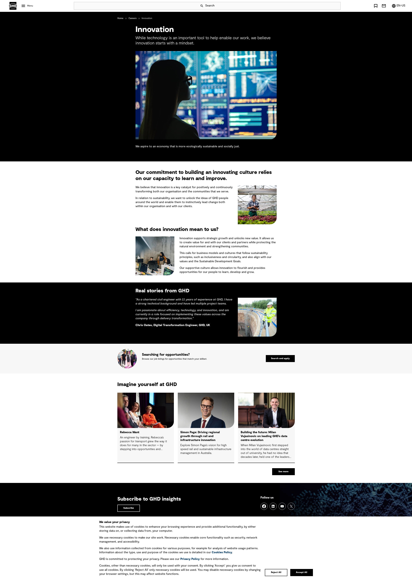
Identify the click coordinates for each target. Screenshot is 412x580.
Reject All (276, 572)
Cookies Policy (222, 552)
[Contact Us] (384, 6)
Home (120, 18)
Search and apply (280, 358)
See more (283, 471)
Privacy (190, 559)
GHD (13, 6)
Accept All (301, 572)
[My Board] (375, 6)
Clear (329, 6)
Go (337, 6)
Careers (132, 18)
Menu (30, 6)
